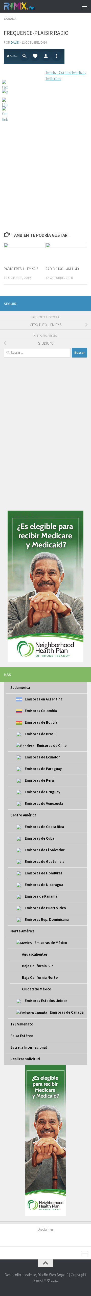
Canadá (10, 18)
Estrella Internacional (28, 1047)
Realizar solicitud (25, 1058)
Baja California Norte (40, 977)
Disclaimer (45, 1229)
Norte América (22, 931)
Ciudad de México (36, 989)
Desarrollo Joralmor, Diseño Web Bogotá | (38, 1274)
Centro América (23, 815)
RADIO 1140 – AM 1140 (62, 269)
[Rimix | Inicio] (24, 6)
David (15, 42)
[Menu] (84, 6)
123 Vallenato (21, 1024)
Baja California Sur (37, 965)
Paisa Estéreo (21, 1035)
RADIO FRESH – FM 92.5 (21, 269)
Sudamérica (20, 687)
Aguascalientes (35, 954)
